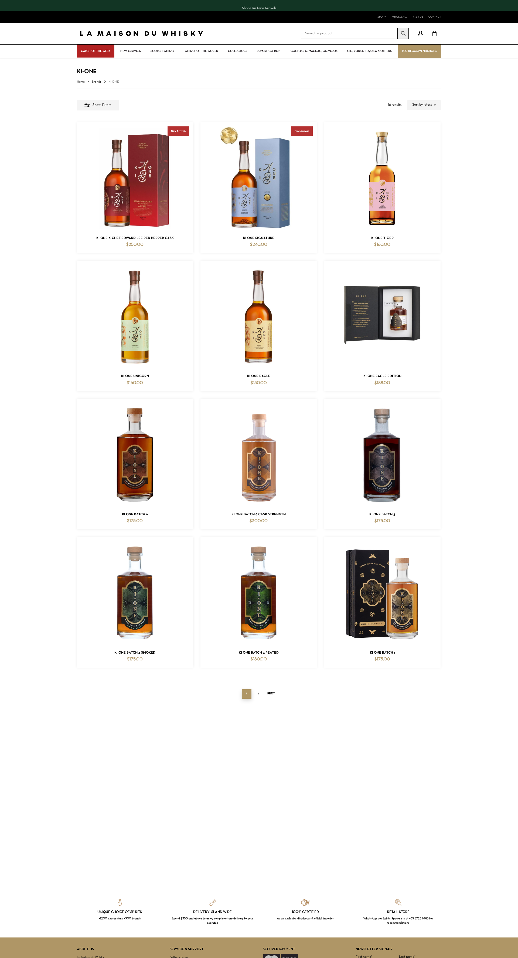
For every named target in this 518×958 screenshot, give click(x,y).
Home (81, 81)
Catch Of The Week (95, 51)
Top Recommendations (419, 51)
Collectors (237, 51)
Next (271, 693)
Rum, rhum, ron (269, 51)
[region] (259, 6)
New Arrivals (130, 51)
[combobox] (424, 105)
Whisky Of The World (201, 51)
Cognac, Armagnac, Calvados (314, 51)
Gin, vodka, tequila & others (369, 51)
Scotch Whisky (163, 51)
